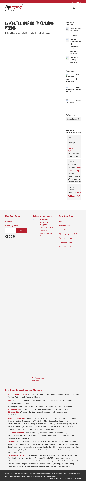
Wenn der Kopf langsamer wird (75, 30)
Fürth (11, 476)
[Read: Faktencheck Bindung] (68, 58)
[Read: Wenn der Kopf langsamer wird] (68, 29)
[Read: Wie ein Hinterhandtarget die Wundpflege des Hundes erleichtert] (68, 40)
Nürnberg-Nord (14, 409)
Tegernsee (43, 476)
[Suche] (73, 8)
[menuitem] (74, 2)
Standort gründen (11, 225)
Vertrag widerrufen (65, 238)
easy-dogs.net (24, 473)
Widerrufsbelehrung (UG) (68, 234)
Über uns (8, 221)
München (24, 476)
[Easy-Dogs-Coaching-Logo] (14, 8)
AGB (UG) (62, 229)
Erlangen (7, 476)
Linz (15, 476)
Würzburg (54, 476)
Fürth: (10, 400)
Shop (61, 221)
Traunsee (49, 476)
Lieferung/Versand (65, 242)
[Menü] (78, 8)
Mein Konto (76, 2)
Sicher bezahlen (65, 246)
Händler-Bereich (65, 225)
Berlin (65, 473)
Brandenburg (70, 473)
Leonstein (18, 476)
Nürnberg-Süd (36, 476)
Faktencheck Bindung (76, 199)
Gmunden (76, 473)
